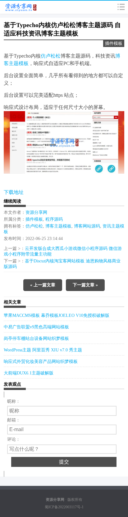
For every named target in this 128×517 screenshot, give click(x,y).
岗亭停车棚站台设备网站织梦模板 (36, 338)
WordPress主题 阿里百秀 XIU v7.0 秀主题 (43, 350)
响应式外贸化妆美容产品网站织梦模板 (41, 361)
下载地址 (14, 192)
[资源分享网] (19, 7)
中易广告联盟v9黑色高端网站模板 (36, 327)
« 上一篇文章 (42, 285)
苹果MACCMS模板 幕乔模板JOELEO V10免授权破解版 (56, 315)
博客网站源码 (87, 226)
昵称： (13, 401)
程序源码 (54, 219)
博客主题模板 (58, 226)
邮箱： (13, 420)
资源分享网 (36, 212)
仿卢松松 (51, 56)
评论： (13, 439)
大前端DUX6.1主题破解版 (28, 373)
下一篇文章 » (85, 285)
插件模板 (113, 43)
